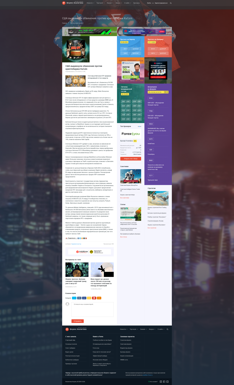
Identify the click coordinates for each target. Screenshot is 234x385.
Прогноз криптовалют (77, 23)
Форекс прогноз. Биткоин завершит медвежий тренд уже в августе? (75, 281)
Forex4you (151, 154)
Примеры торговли (71, 363)
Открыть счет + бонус (130, 158)
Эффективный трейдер (100, 356)
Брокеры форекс (125, 352)
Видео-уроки (69, 352)
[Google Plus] (86, 238)
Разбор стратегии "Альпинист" (157, 217)
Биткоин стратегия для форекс (157, 213)
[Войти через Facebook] (84, 298)
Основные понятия (71, 344)
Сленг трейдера (70, 348)
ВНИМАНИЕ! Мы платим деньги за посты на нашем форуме (157, 131)
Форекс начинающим (126, 356)
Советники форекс (126, 344)
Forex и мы (96, 348)
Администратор (76, 244)
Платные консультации (72, 356)
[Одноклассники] (82, 238)
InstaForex (151, 143)
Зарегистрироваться (161, 3)
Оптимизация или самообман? (102, 344)
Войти (149, 3)
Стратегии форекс (125, 340)
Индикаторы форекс (126, 348)
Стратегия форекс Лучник (155, 221)
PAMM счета (124, 360)
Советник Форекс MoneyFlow (129, 185)
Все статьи (123, 237)
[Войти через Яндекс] (89, 298)
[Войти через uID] (74, 298)
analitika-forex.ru (148, 375)
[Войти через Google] (94, 298)
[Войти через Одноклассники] (99, 298)
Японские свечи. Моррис (100, 360)
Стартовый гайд (70, 340)
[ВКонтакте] (78, 238)
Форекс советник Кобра (127, 195)
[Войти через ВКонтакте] (79, 298)
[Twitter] (80, 238)
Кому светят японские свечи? (102, 352)
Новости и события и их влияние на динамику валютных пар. (156, 167)
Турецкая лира (153, 180)
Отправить (78, 321)
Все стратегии (152, 228)
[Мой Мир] (84, 238)
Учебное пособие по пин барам (102, 340)
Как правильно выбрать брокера (130, 234)
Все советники (124, 198)
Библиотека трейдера (72, 360)
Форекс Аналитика (75, 2)
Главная (64, 23)
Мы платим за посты (158, 92)
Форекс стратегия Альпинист (156, 225)
